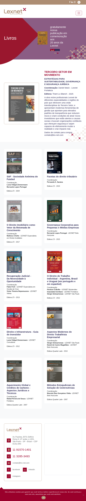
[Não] (83, 495)
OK (44, 498)
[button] (55, 53)
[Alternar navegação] (79, 13)
